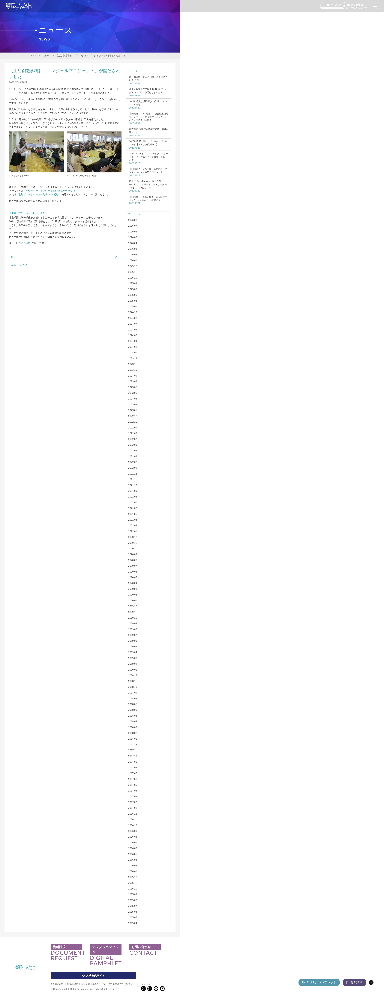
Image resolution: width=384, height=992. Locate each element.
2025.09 (132, 283)
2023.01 (132, 410)
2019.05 (132, 646)
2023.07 (132, 387)
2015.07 (132, 906)
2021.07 (132, 502)
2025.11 (132, 272)
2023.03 (132, 404)
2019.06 (132, 641)
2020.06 (132, 571)
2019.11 (132, 612)
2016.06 (132, 848)
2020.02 (132, 594)
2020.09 (132, 554)
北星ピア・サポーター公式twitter (36, 194)
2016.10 (132, 825)
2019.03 (132, 658)
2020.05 (132, 577)
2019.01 (132, 669)
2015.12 (132, 877)
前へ (13, 256)
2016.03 (132, 860)
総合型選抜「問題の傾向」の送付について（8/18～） (148, 80)
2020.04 (132, 583)
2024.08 (132, 318)
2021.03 (132, 520)
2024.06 (132, 329)
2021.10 (132, 485)
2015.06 (132, 912)
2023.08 (132, 381)
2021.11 (132, 479)
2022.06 (132, 445)
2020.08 (132, 560)
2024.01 (132, 352)
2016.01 (132, 871)
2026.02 (132, 254)
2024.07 (132, 324)
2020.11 (132, 543)
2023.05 (132, 393)
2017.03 (132, 796)
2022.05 (132, 450)
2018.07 (132, 704)
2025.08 (132, 289)
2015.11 (132, 883)
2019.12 (132, 606)
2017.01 (132, 808)
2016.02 (132, 865)
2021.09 (132, 491)
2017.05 (132, 785)
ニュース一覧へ (19, 265)
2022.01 (132, 468)
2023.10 (132, 370)
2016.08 (132, 836)
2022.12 (132, 416)
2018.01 (132, 738)
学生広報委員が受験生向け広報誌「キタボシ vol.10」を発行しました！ (148, 92)
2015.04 (132, 923)
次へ (117, 256)
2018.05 (132, 716)
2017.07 (132, 773)
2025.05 (132, 295)
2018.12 (132, 675)
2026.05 (132, 237)
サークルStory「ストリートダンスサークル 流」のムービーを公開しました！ (148, 158)
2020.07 (132, 566)
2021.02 (132, 525)
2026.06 (132, 231)
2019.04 (132, 652)
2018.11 (132, 681)
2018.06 (132, 710)
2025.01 (132, 306)
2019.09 (132, 623)
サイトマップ (143, 984)
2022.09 (132, 427)
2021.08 (132, 496)
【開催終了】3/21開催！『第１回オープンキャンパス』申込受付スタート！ (148, 199)
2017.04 (132, 790)
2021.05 (132, 514)
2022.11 (132, 422)
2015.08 (132, 900)
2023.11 (132, 364)
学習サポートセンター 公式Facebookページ (49, 190)
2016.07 (132, 842)
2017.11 (132, 750)
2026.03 (132, 249)
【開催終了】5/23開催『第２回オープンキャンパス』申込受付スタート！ (148, 172)
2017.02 (132, 802)
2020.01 (132, 600)
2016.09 (132, 831)
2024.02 (132, 347)
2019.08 (132, 629)
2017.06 (132, 779)
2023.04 (132, 398)
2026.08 (132, 220)
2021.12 (132, 473)
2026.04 (132, 243)
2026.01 (132, 260)
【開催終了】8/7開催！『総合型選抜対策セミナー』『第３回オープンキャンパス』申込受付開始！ (148, 118)
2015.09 (132, 894)
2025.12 (132, 266)
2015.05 (132, 917)
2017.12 (132, 744)
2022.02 (132, 462)
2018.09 (132, 692)
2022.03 (132, 456)
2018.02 (132, 733)
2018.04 (132, 721)
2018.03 (132, 727)
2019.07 (132, 635)
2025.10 (132, 277)
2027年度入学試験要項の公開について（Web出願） (148, 104)
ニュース (133, 71)
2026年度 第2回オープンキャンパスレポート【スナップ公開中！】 (148, 144)
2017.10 (132, 756)
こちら (22, 243)
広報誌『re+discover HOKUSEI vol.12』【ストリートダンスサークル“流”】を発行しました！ (147, 186)
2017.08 (132, 767)
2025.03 (132, 301)
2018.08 (132, 698)
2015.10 (132, 888)
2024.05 (132, 335)
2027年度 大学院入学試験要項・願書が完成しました (148, 132)
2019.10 (132, 618)
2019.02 (132, 664)
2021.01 (132, 531)
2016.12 (132, 814)
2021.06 (132, 508)
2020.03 (132, 589)
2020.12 (132, 537)
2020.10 (132, 548)
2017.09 (132, 762)
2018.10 (132, 687)
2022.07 (132, 439)
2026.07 (132, 226)
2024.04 (132, 341)
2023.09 (132, 375)
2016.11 (132, 819)
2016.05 (132, 854)
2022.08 (132, 433)
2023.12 (132, 358)
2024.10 (132, 312)
